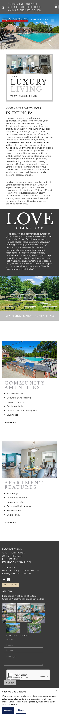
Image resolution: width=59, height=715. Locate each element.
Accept (8, 710)
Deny (21, 710)
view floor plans (24, 96)
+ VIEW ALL (10, 422)
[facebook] (4, 580)
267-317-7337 (42, 23)
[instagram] (8, 580)
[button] (56, 7)
